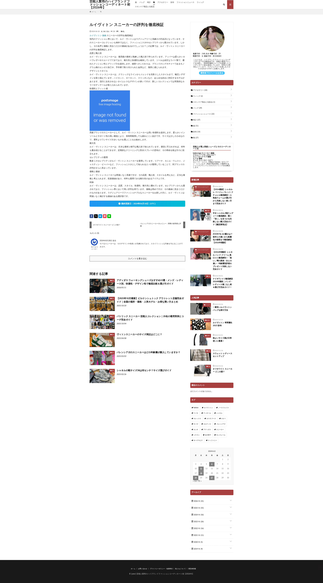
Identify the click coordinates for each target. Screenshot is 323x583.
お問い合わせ (142, 568)
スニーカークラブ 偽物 (202, 157)
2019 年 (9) (198, 549)
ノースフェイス (223, 407)
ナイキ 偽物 (197, 158)
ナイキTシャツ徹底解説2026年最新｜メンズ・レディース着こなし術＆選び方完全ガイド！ (223, 283)
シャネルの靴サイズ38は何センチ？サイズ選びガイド (144, 370)
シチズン (197, 435)
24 (196, 478)
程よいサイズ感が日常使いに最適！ (222, 339)
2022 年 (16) (198, 528)
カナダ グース (211, 418)
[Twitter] (96, 216)
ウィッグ (200, 2)
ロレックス (197, 418)
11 (201, 469)
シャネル (219, 413)
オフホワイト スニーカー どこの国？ (222, 370)
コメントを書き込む (137, 258)
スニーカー (220, 429)
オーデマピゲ (198, 440)
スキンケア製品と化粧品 (144, 7)
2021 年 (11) (198, 535)
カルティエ (207, 424)
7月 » (199, 481)
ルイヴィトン (208, 407)
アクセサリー (162, 2)
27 (212, 478)
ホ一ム (133, 568)
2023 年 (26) (198, 522)
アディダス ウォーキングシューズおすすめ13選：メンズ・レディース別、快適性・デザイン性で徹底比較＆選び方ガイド (150, 282)
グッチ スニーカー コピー (203, 160)
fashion (196, 407)
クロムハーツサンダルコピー (204, 155)
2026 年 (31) (198, 501)
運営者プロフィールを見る (211, 73)
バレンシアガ (220, 424)
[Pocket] (105, 216)
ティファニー (212, 440)
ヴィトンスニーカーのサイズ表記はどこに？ (139, 334)
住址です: (208, 56)
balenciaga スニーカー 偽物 (203, 153)
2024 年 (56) (198, 515)
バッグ (142, 2)
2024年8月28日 (106, 241)
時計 (149, 2)
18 (201, 473)
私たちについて (180, 568)
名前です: (196, 54)
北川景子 (208, 435)
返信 (114, 241)
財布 (172, 2)
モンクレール (220, 435)
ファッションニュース (185, 2)
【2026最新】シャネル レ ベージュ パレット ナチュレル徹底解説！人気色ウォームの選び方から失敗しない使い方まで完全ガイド (223, 196)
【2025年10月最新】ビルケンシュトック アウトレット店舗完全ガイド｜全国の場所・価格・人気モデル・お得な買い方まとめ (150, 300)
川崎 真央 (106, 31)
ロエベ (223, 418)
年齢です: (213, 54)
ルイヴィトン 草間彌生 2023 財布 (222, 324)
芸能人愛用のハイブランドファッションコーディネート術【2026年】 (110, 4)
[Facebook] (91, 216)
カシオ (196, 429)
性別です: (196, 56)
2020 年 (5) (198, 542)
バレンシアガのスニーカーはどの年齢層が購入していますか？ (148, 352)
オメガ (196, 424)
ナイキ (196, 413)
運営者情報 (192, 568)
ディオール (207, 413)
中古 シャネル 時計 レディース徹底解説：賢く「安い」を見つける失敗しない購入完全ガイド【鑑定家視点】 (223, 219)
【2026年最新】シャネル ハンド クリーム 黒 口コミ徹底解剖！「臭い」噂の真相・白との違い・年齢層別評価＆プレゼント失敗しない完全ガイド (223, 260)
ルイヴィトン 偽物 (98, 36)
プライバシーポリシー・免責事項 (161, 568)
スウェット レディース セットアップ (222, 355)
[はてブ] (100, 216)
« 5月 (195, 481)
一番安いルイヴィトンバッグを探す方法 (222, 308)
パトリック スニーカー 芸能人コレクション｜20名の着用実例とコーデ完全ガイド (150, 318)
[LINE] (109, 216)
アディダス (207, 429)
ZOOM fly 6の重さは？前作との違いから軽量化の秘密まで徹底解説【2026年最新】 (223, 238)
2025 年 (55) (198, 508)
